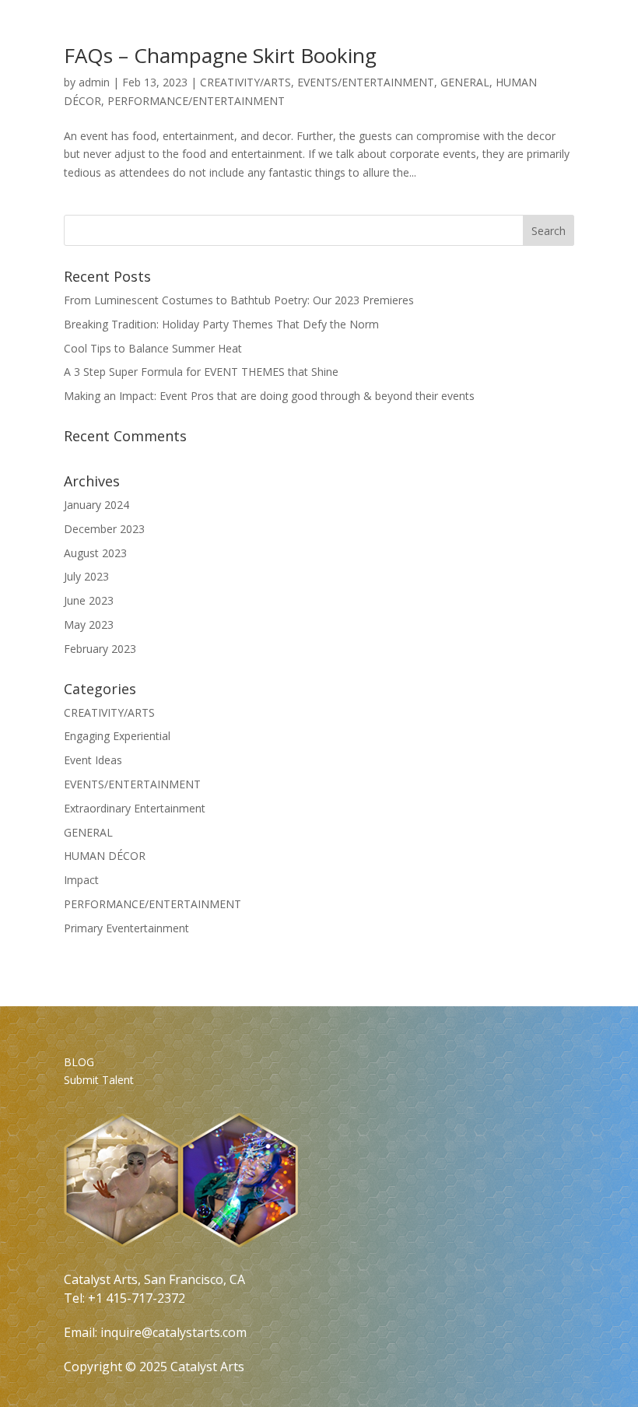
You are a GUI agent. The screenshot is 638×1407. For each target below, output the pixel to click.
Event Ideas (93, 760)
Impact (81, 879)
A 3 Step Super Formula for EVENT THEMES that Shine (201, 371)
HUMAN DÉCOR (104, 855)
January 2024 (96, 504)
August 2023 (95, 553)
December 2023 (104, 528)
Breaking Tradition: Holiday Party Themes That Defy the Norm (221, 324)
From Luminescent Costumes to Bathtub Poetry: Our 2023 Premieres (239, 300)
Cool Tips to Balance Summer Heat (153, 348)
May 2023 (89, 624)
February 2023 (100, 648)
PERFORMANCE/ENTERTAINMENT (196, 100)
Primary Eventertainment (126, 928)
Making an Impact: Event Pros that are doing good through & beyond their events (269, 395)
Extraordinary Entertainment (134, 808)
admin (94, 82)
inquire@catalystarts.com (173, 1332)
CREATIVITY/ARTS (245, 82)
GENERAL (464, 82)
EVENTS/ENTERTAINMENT (365, 82)
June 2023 (89, 600)
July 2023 (86, 576)
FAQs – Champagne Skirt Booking (220, 55)
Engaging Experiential (117, 735)
